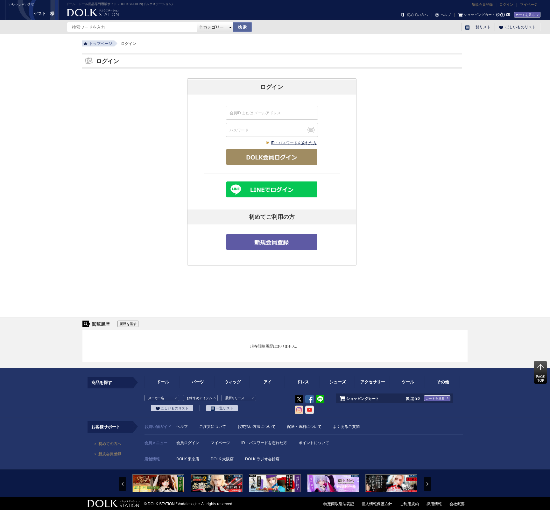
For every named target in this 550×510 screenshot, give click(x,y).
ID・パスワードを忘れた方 (294, 143)
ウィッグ (232, 381)
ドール (163, 381)
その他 (443, 381)
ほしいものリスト (520, 27)
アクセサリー (372, 381)
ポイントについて (314, 443)
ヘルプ (445, 15)
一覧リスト (481, 27)
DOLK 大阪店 (222, 459)
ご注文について (212, 426)
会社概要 (457, 504)
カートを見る (525, 15)
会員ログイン (187, 443)
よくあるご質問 (346, 426)
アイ (268, 381)
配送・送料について (304, 426)
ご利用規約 (409, 504)
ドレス (303, 381)
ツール (408, 381)
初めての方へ (417, 15)
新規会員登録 (482, 4)
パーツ (198, 381)
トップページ (100, 43)
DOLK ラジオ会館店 (262, 459)
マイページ (529, 4)
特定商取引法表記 (338, 504)
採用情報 (434, 504)
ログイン (506, 4)
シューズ (337, 381)
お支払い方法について (256, 426)
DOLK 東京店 (187, 459)
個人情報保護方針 (377, 504)
